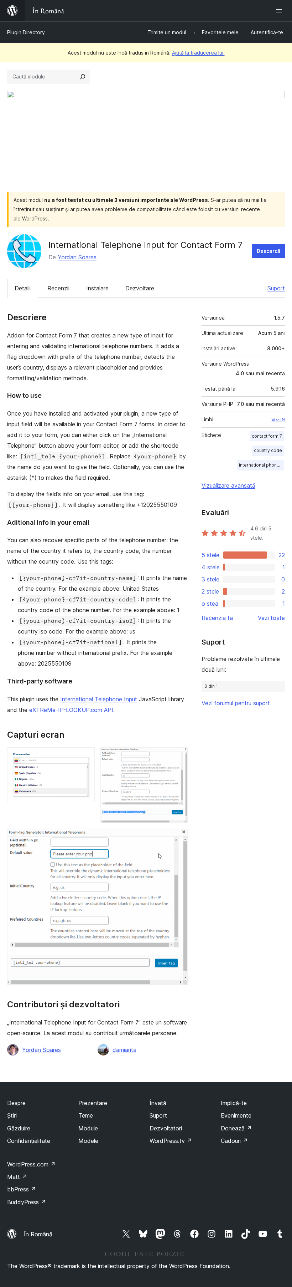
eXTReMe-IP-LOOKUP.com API (71, 709)
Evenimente (236, 1115)
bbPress (21, 1189)
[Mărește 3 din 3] (178, 838)
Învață (158, 1103)
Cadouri (234, 1140)
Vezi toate (271, 617)
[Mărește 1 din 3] (85, 756)
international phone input (261, 465)
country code (268, 450)
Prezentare (92, 1103)
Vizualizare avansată (228, 485)
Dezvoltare (139, 288)
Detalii (23, 288)
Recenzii (58, 288)
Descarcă (268, 251)
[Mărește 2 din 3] (178, 756)
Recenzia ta (217, 617)
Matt (17, 1176)
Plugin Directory (26, 32)
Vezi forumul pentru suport (236, 703)
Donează (236, 1128)
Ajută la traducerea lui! (198, 53)
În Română (38, 1234)
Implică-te (234, 1103)
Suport (276, 288)
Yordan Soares (77, 257)
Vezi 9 (278, 419)
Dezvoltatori (166, 1128)
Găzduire (18, 1128)
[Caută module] (82, 77)
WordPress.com (31, 1164)
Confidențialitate (28, 1140)
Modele (88, 1140)
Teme (85, 1115)
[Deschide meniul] (280, 10)
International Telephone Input (98, 699)
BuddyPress (26, 1202)
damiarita (124, 1049)
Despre (16, 1103)
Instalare (97, 288)
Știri (12, 1115)
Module (88, 1128)
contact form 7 (267, 436)
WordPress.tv (171, 1140)
